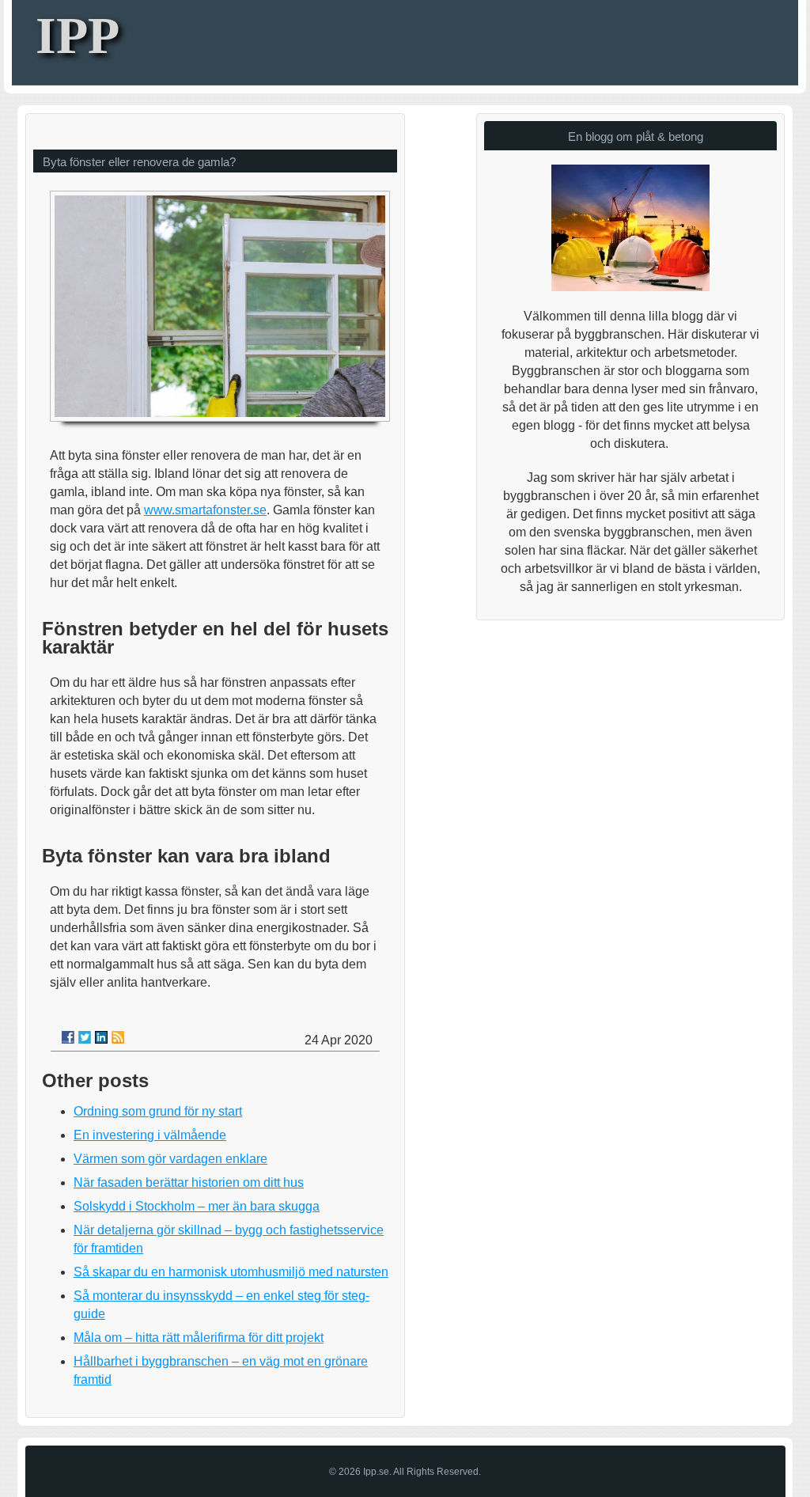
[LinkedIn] (101, 1037)
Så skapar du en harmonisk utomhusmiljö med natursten (231, 1272)
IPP (77, 35)
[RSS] (118, 1037)
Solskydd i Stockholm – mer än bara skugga (197, 1206)
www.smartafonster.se (205, 510)
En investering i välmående (150, 1135)
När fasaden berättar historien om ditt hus (189, 1182)
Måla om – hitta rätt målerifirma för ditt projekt (199, 1337)
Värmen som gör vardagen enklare (170, 1158)
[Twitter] (84, 1037)
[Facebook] (68, 1037)
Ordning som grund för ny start (158, 1111)
